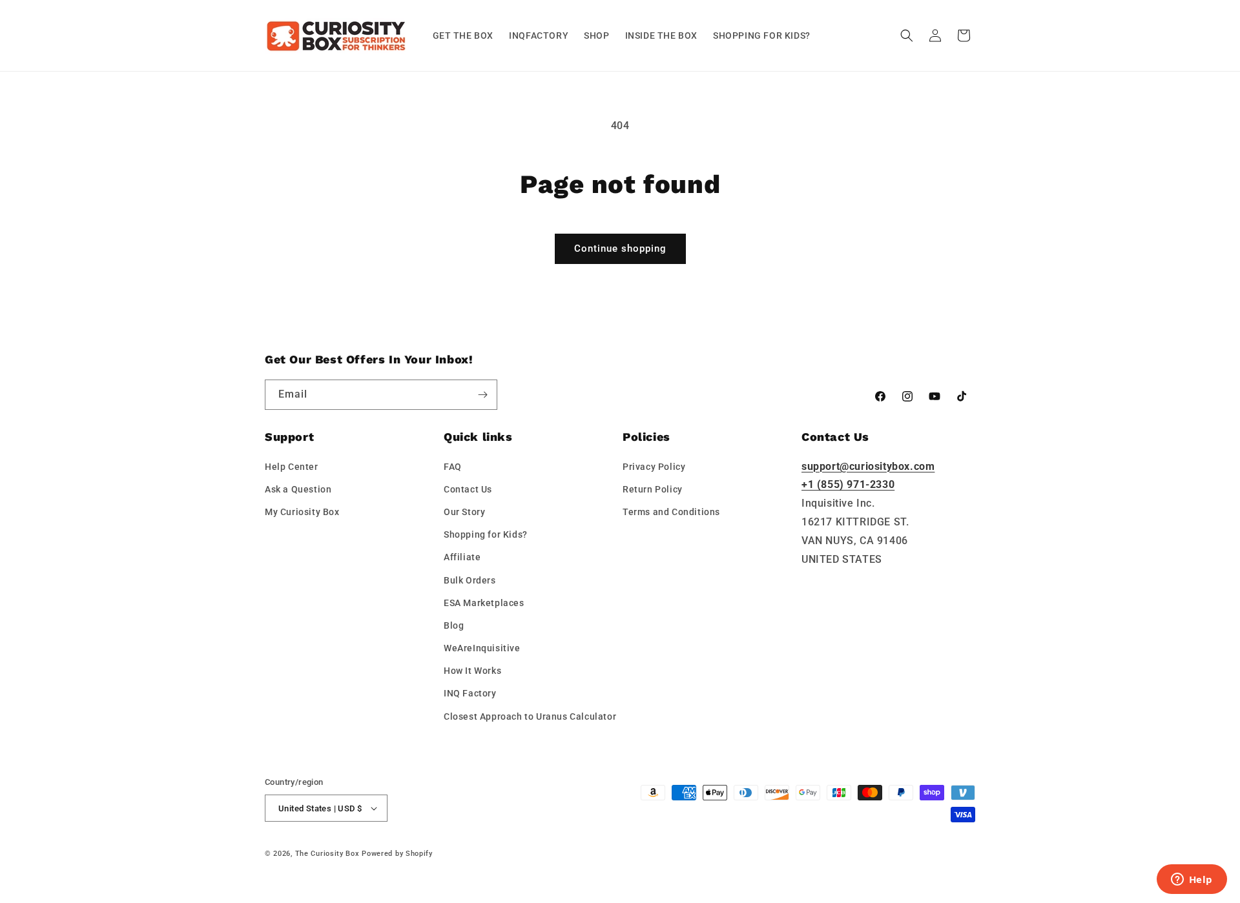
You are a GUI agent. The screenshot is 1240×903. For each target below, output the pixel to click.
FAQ (453, 467)
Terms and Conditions (671, 512)
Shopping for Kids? (486, 534)
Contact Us (468, 489)
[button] (907, 35)
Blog (454, 625)
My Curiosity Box (302, 512)
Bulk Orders (470, 580)
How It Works (472, 670)
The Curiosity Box (327, 853)
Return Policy (653, 489)
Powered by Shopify (397, 853)
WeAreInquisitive (482, 648)
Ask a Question (298, 489)
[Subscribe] (482, 395)
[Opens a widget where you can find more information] (1191, 880)
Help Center (291, 467)
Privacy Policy (654, 467)
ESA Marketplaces (484, 603)
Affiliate (462, 557)
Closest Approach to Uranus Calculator (530, 716)
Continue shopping (620, 248)
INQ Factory (470, 693)
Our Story (464, 512)
